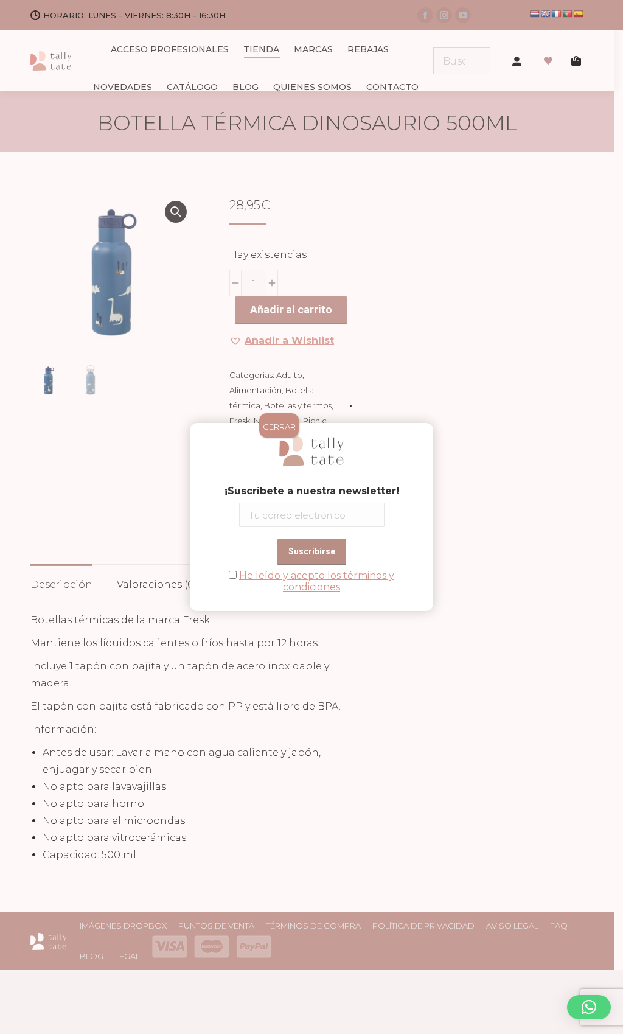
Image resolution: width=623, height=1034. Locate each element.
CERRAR (279, 426)
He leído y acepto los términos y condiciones (316, 581)
